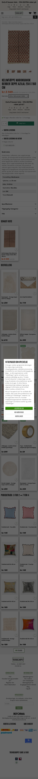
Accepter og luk (19, 408)
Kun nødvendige (19, 412)
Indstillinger (19, 416)
